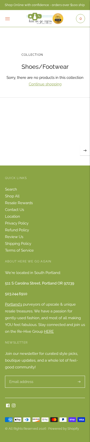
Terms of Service (19, 250)
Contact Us (14, 209)
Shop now (45, 139)
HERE (49, 331)
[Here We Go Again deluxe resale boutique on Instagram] (14, 406)
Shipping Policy (18, 243)
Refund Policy (17, 230)
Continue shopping (45, 84)
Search (11, 189)
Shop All (12, 196)
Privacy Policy (16, 223)
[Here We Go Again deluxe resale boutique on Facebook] (8, 406)
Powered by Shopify (63, 428)
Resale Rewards (19, 203)
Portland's (13, 304)
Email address (20, 376)
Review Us (14, 237)
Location (12, 216)
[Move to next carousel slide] (85, 150)
